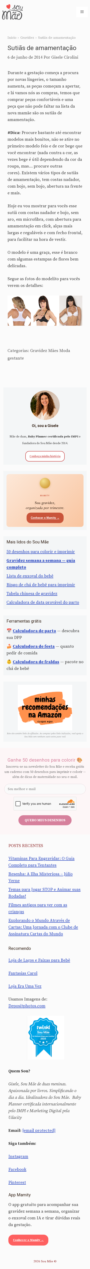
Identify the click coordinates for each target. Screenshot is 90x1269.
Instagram (18, 1156)
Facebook (17, 1169)
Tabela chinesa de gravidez (31, 593)
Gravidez (27, 38)
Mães (53, 350)
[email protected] (38, 1130)
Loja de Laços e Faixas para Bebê (39, 960)
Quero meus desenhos (45, 820)
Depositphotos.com (26, 1006)
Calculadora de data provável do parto (42, 602)
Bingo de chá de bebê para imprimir (40, 585)
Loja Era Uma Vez (24, 986)
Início (12, 38)
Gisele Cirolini (64, 57)
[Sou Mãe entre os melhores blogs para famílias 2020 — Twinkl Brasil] (45, 1037)
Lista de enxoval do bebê (29, 576)
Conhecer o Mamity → (45, 517)
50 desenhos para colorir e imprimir (40, 552)
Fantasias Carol (22, 973)
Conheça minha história (45, 456)
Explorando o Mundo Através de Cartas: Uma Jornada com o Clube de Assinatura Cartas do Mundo (43, 927)
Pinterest (17, 1182)
